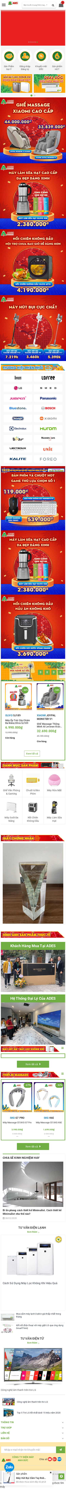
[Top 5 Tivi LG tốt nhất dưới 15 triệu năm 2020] (8, 1412)
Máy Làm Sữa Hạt (54, 819)
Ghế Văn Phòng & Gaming (11, 792)
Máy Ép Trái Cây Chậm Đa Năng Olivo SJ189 (17, 721)
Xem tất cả (32, 753)
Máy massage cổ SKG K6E (49, 1122)
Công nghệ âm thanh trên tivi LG (32, 1402)
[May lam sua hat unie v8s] (33, 562)
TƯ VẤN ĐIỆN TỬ (32, 1338)
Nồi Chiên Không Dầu (33, 819)
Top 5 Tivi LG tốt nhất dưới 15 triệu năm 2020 (38, 1412)
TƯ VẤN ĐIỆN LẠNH (32, 1227)
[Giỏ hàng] (60, 5)
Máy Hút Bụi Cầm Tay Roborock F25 (35, 1478)
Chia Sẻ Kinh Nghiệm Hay (21, 1157)
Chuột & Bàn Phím (33, 792)
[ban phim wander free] (33, 498)
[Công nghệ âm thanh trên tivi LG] (8, 1402)
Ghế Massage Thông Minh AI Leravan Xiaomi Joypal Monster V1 (50, 725)
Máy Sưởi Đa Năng (11, 819)
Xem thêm (32, 1232)
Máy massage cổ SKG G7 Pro (17, 1122)
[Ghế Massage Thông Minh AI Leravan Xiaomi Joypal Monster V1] (50, 696)
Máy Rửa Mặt (54, 790)
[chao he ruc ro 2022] (33, 470)
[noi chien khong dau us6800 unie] (33, 626)
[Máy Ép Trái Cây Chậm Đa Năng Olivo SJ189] (18, 696)
